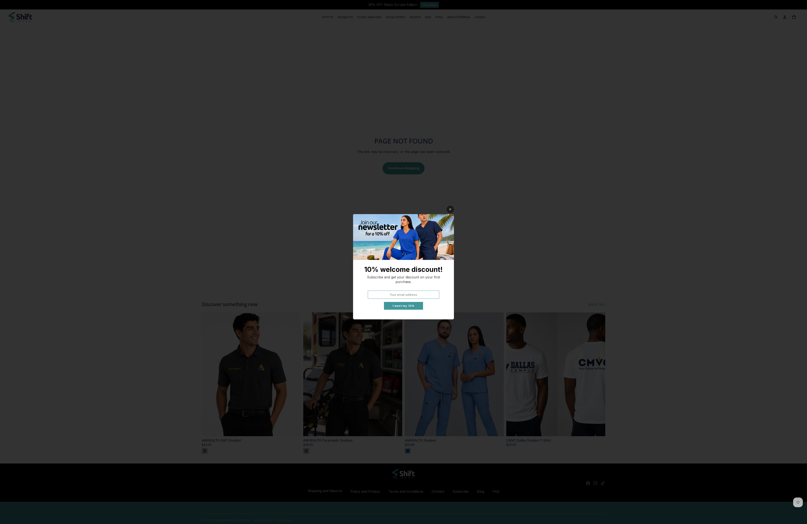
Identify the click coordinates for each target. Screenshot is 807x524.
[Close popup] (450, 209)
